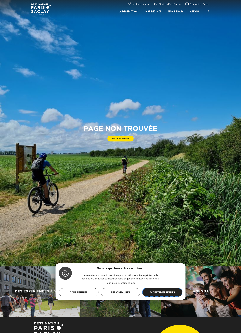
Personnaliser (120, 292)
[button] (120, 138)
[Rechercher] (208, 12)
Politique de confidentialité (120, 282)
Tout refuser (78, 292)
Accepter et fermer (162, 292)
